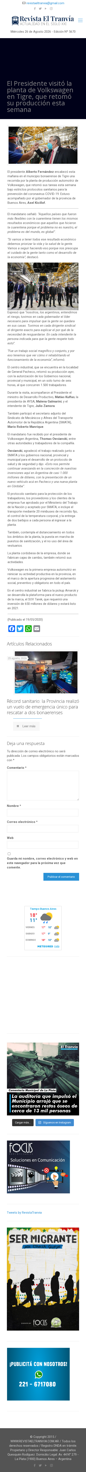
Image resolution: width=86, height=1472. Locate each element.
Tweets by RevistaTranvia (24, 1212)
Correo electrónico (22, 822)
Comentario (17, 768)
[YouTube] (46, 9)
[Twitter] (40, 9)
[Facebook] (35, 9)
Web (10, 838)
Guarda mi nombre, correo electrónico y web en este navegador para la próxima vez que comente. (42, 863)
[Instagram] (51, 9)
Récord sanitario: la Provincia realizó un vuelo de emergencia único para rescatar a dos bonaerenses (43, 706)
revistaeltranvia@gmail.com (45, 3)
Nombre (14, 806)
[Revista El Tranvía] (43, 20)
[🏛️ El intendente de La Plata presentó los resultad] (43, 1079)
